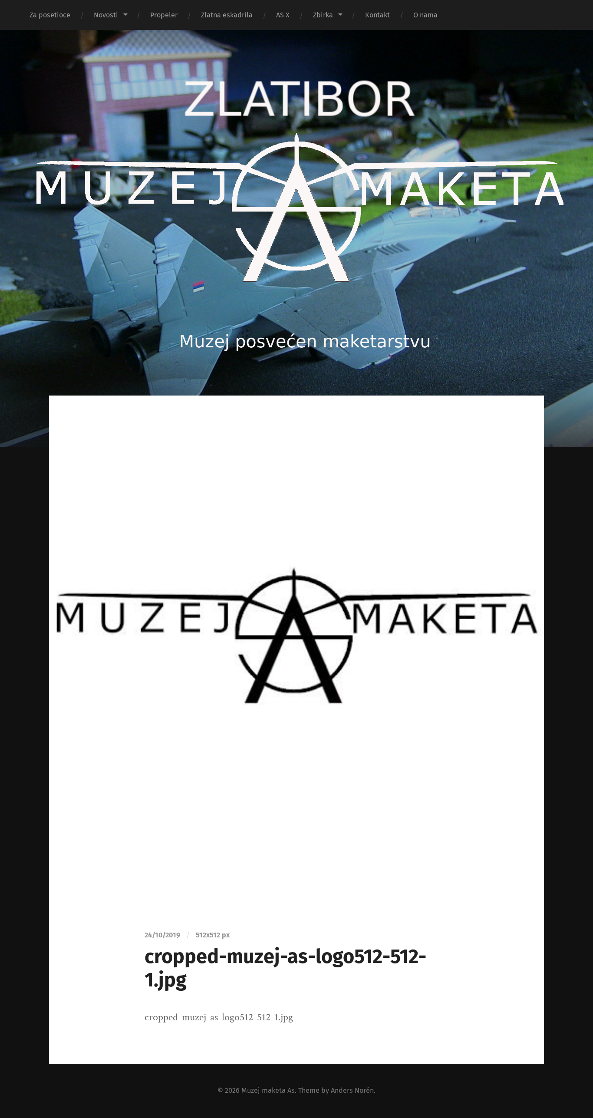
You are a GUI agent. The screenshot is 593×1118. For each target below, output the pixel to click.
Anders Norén (352, 1090)
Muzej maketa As (268, 1090)
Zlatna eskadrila (227, 15)
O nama (425, 15)
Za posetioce (50, 15)
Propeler (164, 15)
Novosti (106, 15)
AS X (283, 15)
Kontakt (377, 15)
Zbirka (323, 15)
